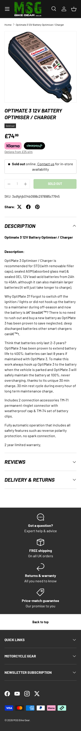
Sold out (55, 184)
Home (7, 24)
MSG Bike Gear (21, 720)
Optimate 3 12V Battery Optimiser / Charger (40, 24)
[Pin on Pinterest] (37, 206)
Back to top (40, 622)
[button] (74, 9)
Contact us (45, 164)
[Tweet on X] (19, 206)
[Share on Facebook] (28, 206)
